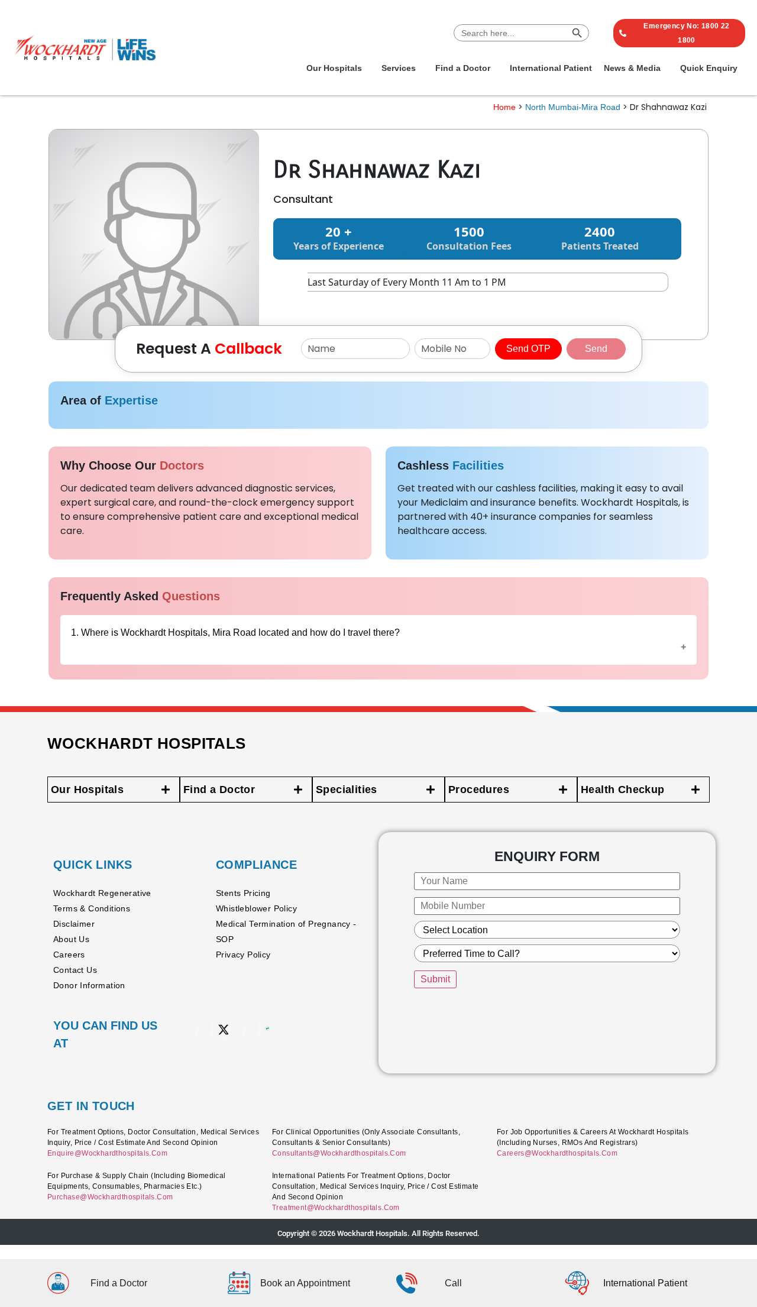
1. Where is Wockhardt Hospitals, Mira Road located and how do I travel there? (235, 632)
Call (453, 1283)
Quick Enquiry (708, 68)
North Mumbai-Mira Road (572, 107)
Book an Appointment (305, 1283)
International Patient (551, 68)
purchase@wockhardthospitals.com (110, 1197)
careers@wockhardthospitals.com (557, 1153)
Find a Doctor (462, 68)
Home (504, 107)
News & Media (632, 68)
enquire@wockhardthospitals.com (107, 1153)
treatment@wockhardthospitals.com (336, 1208)
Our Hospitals (334, 68)
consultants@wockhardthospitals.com (339, 1153)
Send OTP (528, 349)
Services (398, 68)
